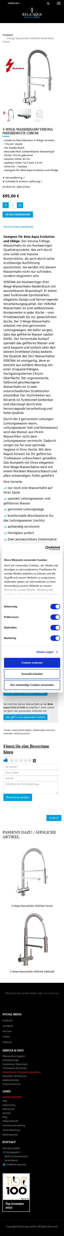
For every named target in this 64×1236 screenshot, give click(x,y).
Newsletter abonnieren (14, 1075)
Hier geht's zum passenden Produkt (25, 692)
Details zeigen (45, 651)
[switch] (55, 617)
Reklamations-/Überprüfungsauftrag (21, 1072)
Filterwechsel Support (14, 1056)
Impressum (9, 1108)
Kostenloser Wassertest (15, 1064)
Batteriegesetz (10, 1134)
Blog (5, 1116)
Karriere (7, 1112)
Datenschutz (9, 1105)
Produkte (8, 34)
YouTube (7, 1031)
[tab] (40, 227)
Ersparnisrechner (11, 1083)
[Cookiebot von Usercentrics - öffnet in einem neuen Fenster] (45, 548)
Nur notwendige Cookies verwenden (32, 684)
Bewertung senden (17, 797)
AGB (5, 1100)
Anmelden (13, 3)
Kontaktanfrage (11, 1060)
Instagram (8, 1025)
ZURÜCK (54, 818)
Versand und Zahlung (14, 1125)
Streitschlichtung (11, 1129)
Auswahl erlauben (32, 673)
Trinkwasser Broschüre (15, 1068)
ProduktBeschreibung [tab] (18, 226)
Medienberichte (11, 1080)
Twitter (6, 1036)
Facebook (7, 1020)
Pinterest (7, 1042)
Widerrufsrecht (10, 1120)
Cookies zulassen (32, 662)
